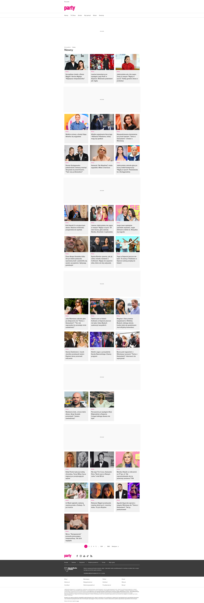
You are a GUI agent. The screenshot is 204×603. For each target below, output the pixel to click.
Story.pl (123, 585)
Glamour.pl (67, 582)
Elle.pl (65, 579)
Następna (114, 546)
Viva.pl (123, 579)
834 (102, 546)
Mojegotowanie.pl (87, 582)
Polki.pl (104, 579)
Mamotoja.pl (86, 579)
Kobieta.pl (105, 582)
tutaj (78, 601)
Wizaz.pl (124, 582)
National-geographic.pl (89, 585)
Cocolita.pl (66, 585)
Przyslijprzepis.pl (107, 585)
